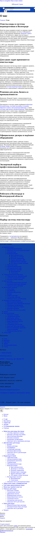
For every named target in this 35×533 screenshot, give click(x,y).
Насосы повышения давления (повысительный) (16, 328)
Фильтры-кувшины (13, 308)
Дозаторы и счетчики (17, 257)
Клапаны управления (17, 258)
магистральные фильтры (19, 107)
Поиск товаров (9, 8)
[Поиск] (5, 11)
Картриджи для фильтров (15, 305)
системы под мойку (16, 106)
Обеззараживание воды (14, 268)
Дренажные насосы (13, 318)
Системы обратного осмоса (15, 307)
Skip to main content (16, 1)
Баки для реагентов (17, 255)
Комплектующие (12, 253)
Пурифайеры (11, 290)
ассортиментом (14, 236)
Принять (2, 532)
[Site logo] (17, 4)
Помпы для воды (12, 295)
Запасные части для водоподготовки (18, 250)
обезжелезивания (19, 109)
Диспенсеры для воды (10, 287)
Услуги (6, 311)
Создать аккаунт (5, 524)
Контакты (7, 340)
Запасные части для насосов (15, 326)
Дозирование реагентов (14, 248)
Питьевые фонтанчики (14, 292)
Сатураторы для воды (13, 297)
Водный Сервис (26, 33)
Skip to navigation (5, 1)
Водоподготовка (9, 247)
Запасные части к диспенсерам (16, 298)
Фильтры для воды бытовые (12, 300)
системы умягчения (6, 109)
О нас (5, 338)
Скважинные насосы (13, 316)
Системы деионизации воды (16, 277)
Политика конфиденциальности (10, 389)
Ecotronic (2, 146)
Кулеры (9, 294)
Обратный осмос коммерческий (17, 276)
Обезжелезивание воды (14, 266)
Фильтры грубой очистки (15, 279)
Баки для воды (8, 281)
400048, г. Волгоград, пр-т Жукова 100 (12, 359)
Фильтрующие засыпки (14, 269)
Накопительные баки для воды (16, 284)
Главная (2, 20)
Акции (6, 343)
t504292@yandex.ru (6, 356)
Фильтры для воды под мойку (16, 310)
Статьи (6, 346)
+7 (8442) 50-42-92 (5, 353)
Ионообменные (15, 271)
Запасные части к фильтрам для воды (18, 303)
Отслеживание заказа (10, 345)
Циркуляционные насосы (15, 321)
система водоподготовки (14, 86)
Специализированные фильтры (13, 274)
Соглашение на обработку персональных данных (15, 392)
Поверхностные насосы (14, 331)
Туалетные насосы (12, 323)
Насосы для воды (9, 313)
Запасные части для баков (15, 286)
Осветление (14, 273)
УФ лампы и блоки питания (19, 263)
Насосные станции (13, 315)
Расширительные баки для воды (17, 282)
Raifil (7, 146)
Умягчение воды (12, 265)
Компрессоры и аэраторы (18, 261)
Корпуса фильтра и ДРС (18, 260)
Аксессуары (11, 289)
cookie (16, 525)
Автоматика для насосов (14, 324)
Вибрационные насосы (14, 319)
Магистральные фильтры (15, 302)
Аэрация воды (11, 252)
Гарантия (6, 342)
